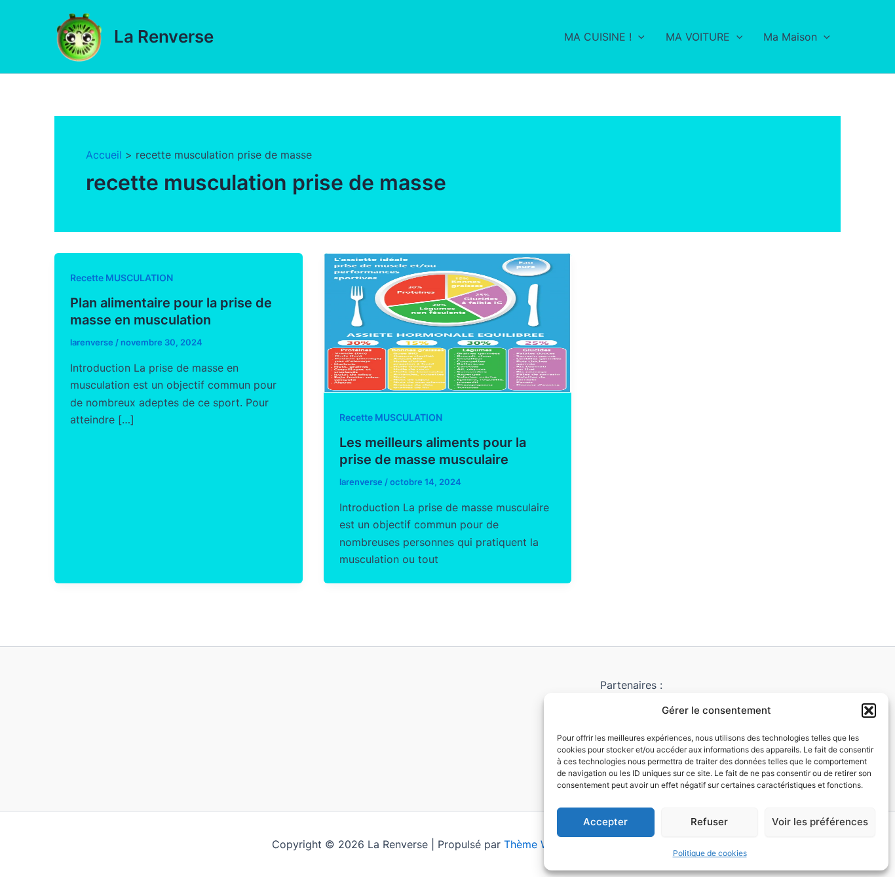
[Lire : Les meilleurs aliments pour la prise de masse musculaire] (448, 321)
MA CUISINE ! (598, 36)
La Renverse (164, 36)
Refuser (709, 821)
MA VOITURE (698, 36)
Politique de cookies (710, 853)
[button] (868, 710)
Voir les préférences (820, 821)
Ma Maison (790, 36)
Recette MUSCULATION (121, 277)
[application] (638, 36)
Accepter (605, 821)
